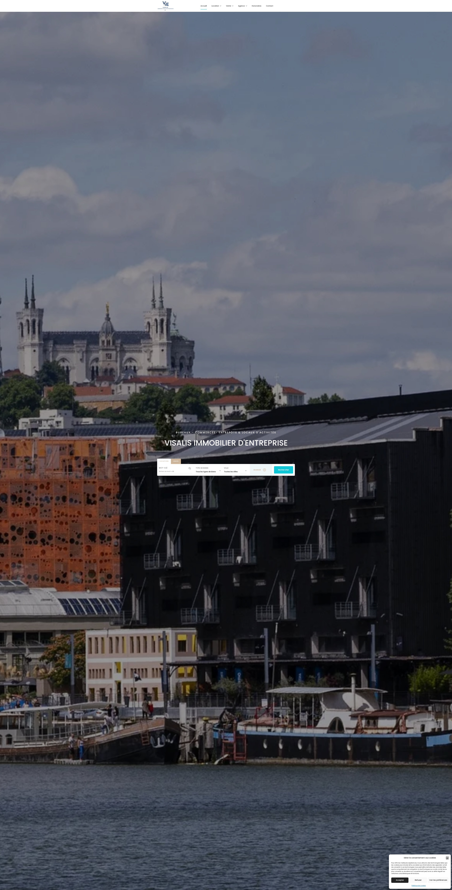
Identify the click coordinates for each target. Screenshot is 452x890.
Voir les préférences (438, 880)
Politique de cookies (419, 886)
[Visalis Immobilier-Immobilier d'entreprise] (165, 6)
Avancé (257, 469)
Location (164, 461)
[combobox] (208, 471)
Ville (226, 468)
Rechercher (283, 469)
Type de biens (202, 468)
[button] (447, 858)
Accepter (400, 880)
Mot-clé (163, 468)
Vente (176, 461)
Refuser (418, 880)
